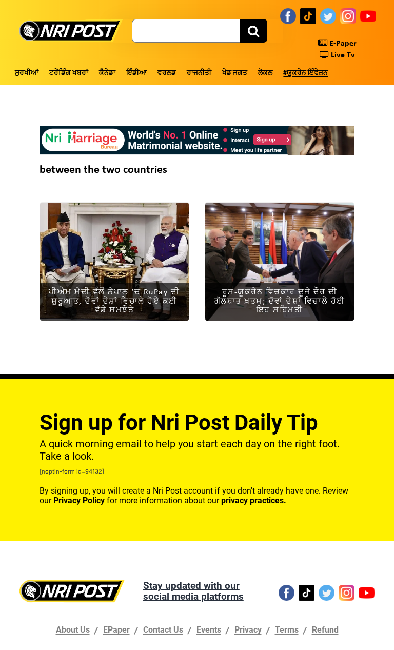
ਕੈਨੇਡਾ (107, 73)
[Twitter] (328, 15)
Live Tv (342, 55)
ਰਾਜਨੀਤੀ (199, 73)
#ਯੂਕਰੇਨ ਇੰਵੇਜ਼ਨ (305, 73)
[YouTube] (368, 15)
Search (253, 31)
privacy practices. (253, 500)
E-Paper (342, 44)
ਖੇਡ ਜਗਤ (234, 73)
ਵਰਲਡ (166, 73)
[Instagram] (348, 15)
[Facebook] (288, 15)
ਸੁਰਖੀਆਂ (26, 73)
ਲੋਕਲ (265, 73)
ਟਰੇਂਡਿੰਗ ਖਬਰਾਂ (68, 73)
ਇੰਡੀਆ (136, 73)
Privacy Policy (79, 500)
